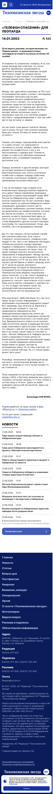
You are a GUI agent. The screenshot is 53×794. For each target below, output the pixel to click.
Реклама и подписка (15, 622)
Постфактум (10, 579)
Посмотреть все (28, 532)
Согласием (41, 783)
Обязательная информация (20, 628)
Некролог (8, 584)
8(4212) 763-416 (28, 662)
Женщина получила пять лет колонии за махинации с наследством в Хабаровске (23, 497)
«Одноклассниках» (27, 409)
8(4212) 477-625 (10, 652)
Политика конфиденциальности (18, 764)
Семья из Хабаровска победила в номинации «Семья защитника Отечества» (25, 473)
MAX (41, 406)
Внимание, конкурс (14, 590)
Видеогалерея (11, 617)
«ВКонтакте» (8, 409)
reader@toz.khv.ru (11, 417)
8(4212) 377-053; (10, 662)
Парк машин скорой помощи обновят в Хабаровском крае (22, 437)
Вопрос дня (9, 573)
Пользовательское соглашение (18, 761)
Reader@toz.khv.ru (11, 680)
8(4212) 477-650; (10, 671)
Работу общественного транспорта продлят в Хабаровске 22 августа (25, 461)
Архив (6, 600)
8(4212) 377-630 (28, 671)
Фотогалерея (10, 611)
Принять (26, 788)
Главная (6, 21)
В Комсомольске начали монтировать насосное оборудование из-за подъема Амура (25, 522)
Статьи (18, 21)
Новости (7, 562)
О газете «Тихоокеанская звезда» (24, 606)
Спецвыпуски (11, 595)
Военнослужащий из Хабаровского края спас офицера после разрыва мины (25, 509)
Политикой (13, 784)
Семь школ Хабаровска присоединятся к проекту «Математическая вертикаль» (23, 449)
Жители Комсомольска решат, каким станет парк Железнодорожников (25, 485)
